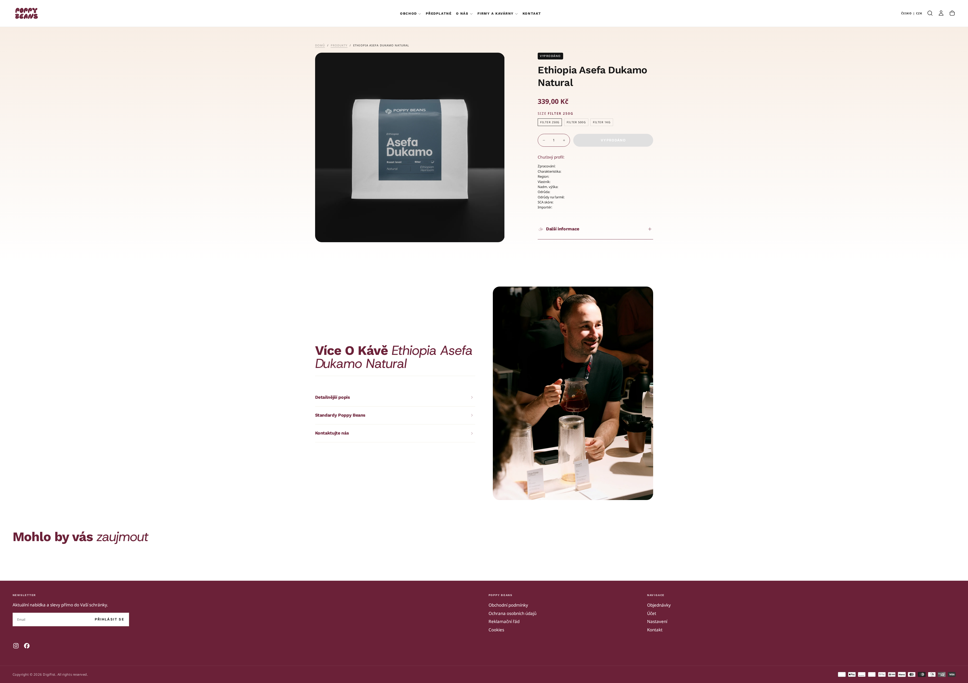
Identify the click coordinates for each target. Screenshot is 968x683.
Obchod (408, 13)
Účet (651, 613)
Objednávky (659, 605)
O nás (462, 13)
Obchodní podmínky (508, 605)
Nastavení (657, 621)
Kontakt (532, 13)
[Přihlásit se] (941, 13)
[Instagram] (16, 645)
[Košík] (952, 13)
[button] (911, 13)
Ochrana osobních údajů (512, 613)
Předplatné (438, 13)
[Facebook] (26, 645)
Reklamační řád (504, 621)
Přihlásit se (109, 619)
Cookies (496, 630)
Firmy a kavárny (495, 13)
